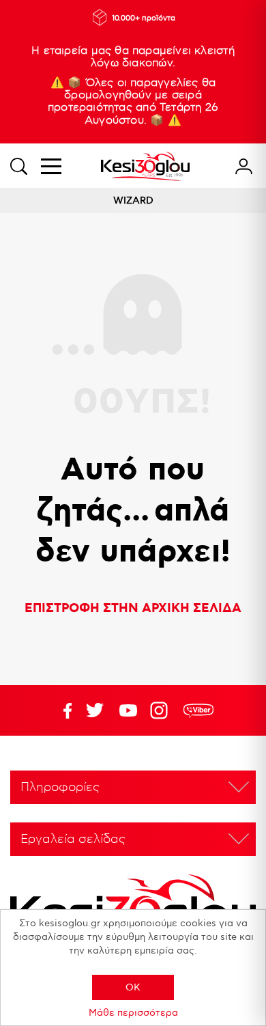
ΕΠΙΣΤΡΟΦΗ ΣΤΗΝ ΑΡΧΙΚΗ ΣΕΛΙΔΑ (133, 608)
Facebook (61, 710)
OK (133, 987)
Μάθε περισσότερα (133, 1012)
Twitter (128, 710)
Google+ (161, 710)
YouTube (94, 710)
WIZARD (133, 200)
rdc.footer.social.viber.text (198, 710)
